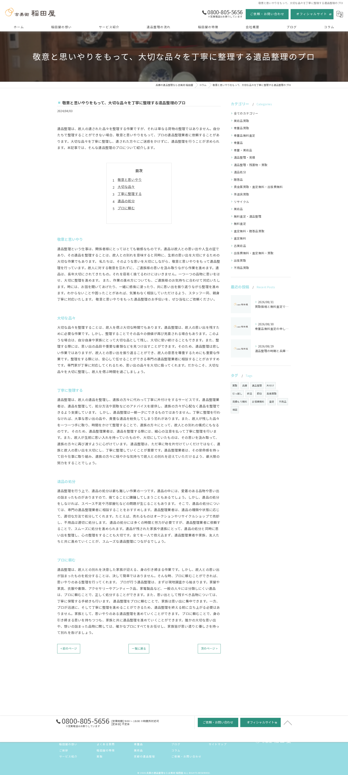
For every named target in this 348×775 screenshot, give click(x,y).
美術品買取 (241, 121)
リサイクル (241, 201)
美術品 (238, 209)
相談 (234, 409)
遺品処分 (240, 172)
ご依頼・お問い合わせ (267, 14)
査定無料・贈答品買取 (249, 231)
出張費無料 (258, 401)
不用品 (282, 401)
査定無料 (240, 238)
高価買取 (272, 393)
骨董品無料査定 (244, 135)
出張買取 (240, 260)
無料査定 (240, 223)
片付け (270, 385)
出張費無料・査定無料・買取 (254, 253)
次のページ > (209, 648)
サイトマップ (218, 744)
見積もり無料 (239, 401)
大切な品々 (126, 186)
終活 (249, 393)
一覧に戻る (139, 648)
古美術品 (240, 246)
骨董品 (238, 143)
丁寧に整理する (130, 193)
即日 (259, 393)
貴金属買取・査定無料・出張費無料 (258, 187)
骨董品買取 (241, 128)
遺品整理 (257, 385)
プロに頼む (126, 208)
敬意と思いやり (130, 179)
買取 (234, 385)
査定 (271, 401)
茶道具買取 (241, 194)
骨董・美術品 (243, 150)
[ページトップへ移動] (288, 722)
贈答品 (238, 179)
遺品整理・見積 (244, 157)
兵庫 (244, 385)
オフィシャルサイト (311, 14)
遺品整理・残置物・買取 (250, 165)
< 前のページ (68, 648)
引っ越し (237, 393)
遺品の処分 (126, 200)
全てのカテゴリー (246, 113)
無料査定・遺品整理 (247, 216)
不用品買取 (241, 268)
